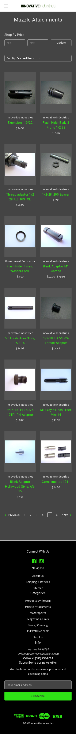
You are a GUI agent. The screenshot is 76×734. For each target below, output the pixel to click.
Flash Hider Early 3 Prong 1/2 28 (56, 125)
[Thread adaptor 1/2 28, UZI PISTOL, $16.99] (20, 164)
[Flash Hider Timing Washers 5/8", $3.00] (20, 236)
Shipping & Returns (38, 582)
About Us (38, 576)
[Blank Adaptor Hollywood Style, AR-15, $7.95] (20, 451)
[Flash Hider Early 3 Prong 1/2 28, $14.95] (56, 92)
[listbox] (29, 58)
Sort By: (11, 58)
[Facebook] (34, 561)
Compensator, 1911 (56, 482)
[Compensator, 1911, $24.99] (56, 451)
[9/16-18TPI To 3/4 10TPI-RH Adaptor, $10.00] (20, 380)
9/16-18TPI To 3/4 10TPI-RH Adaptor (20, 412)
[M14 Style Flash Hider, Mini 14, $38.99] (56, 380)
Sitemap (38, 588)
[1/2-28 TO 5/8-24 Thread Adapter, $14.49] (56, 308)
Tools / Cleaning (38, 625)
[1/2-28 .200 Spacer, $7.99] (56, 164)
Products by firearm (38, 600)
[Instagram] (41, 561)
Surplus (38, 637)
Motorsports (38, 613)
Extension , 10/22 (20, 123)
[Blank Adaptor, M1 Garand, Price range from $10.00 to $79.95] (56, 236)
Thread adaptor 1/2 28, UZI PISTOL (20, 197)
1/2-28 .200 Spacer (56, 194)
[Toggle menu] (6, 6)
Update (61, 42)
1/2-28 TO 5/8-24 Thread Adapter (55, 340)
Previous (14, 515)
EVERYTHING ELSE (38, 631)
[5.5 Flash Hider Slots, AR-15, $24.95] (20, 308)
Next (65, 515)
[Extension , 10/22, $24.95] (20, 92)
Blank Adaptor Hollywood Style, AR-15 (20, 486)
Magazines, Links (38, 619)
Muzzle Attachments (38, 607)
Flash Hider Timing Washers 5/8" (20, 268)
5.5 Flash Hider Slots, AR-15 (20, 340)
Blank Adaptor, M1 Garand (56, 268)
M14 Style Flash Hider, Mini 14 (56, 412)
